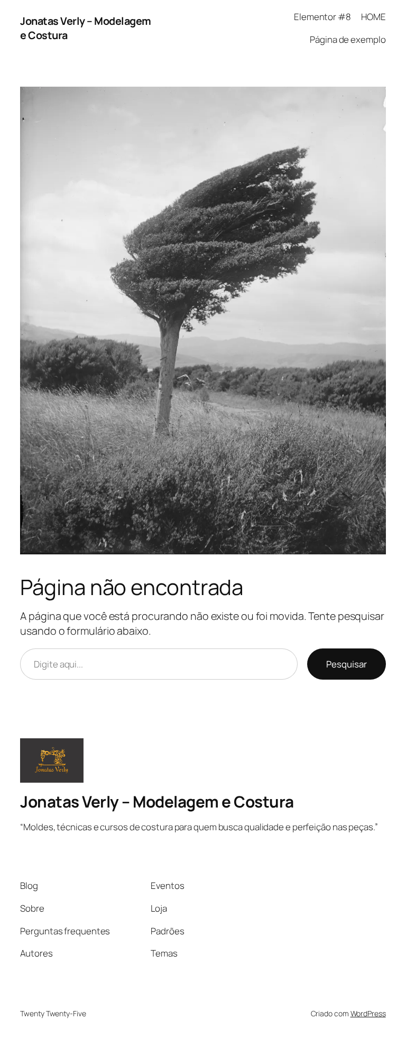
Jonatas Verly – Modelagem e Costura (157, 801)
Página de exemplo (347, 39)
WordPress (368, 1013)
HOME (373, 17)
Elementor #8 (322, 17)
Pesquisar (346, 664)
